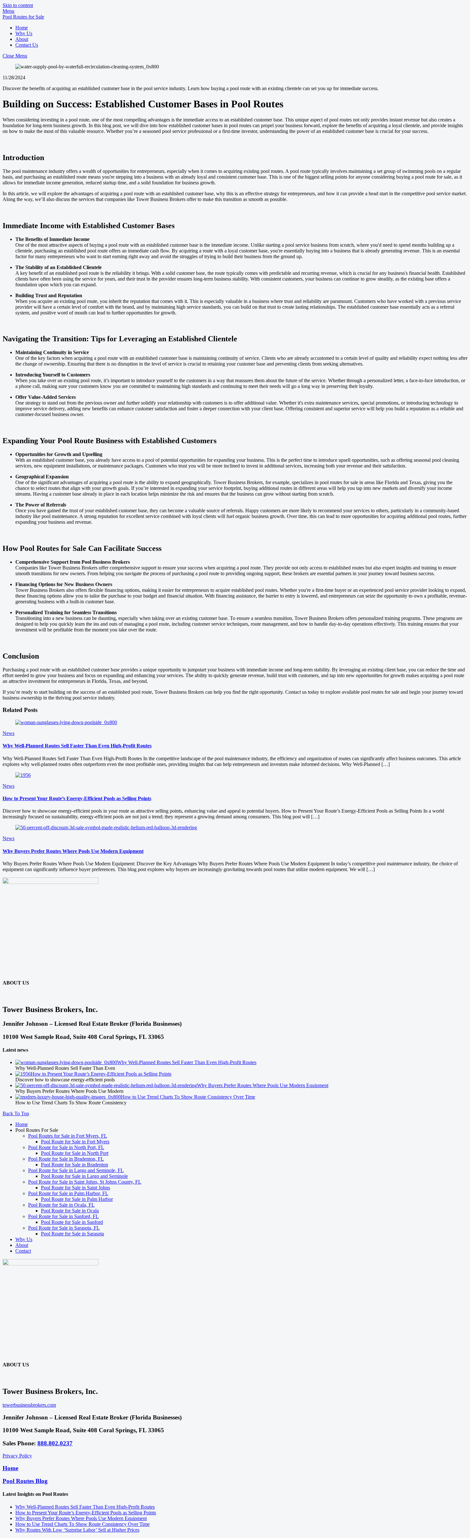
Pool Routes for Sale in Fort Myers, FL (67, 1136)
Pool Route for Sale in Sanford (72, 1222)
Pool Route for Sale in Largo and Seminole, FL (76, 1170)
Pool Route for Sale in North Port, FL (66, 1147)
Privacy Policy (17, 1455)
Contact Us (26, 45)
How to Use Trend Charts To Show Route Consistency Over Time (188, 1097)
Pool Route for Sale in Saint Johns (75, 1187)
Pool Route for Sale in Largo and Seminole (84, 1176)
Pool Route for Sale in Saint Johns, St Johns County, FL (84, 1182)
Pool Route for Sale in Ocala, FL (61, 1205)
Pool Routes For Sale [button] (36, 1130)
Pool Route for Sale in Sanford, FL (63, 1216)
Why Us (23, 33)
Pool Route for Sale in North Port (74, 1153)
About (21, 39)
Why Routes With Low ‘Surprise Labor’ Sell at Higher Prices (77, 1530)
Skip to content (18, 5)
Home (21, 27)
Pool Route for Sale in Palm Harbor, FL (68, 1193)
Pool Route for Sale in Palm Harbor (77, 1199)
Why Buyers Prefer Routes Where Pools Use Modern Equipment (73, 851)
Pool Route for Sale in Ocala (70, 1210)
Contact (23, 1251)
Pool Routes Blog (25, 1481)
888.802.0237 (55, 1443)
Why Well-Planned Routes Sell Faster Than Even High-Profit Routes (77, 745)
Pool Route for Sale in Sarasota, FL (64, 1228)
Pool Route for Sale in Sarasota (72, 1233)
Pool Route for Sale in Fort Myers (75, 1141)
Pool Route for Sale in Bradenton (74, 1164)
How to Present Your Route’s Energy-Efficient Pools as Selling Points (77, 798)
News (8, 733)
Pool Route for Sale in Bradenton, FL (66, 1159)
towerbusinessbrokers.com (29, 1405)
